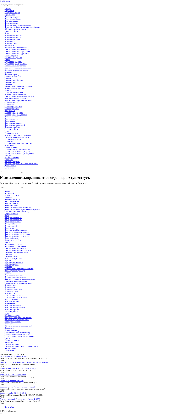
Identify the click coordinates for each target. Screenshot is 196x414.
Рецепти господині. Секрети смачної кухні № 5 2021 (20, 399)
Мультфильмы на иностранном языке (19, 86)
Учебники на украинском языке (17, 137)
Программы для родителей (15, 125)
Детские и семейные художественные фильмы (22, 27)
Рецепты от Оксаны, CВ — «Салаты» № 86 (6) (18, 368)
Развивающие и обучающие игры (17, 149)
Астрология (9, 11)
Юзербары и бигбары (13, 139)
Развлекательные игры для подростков (19, 154)
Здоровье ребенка (11, 31)
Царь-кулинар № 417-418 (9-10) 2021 (14, 393)
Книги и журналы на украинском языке (20, 96)
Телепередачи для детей (14, 113)
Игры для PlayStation (13, 39)
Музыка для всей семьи (14, 80)
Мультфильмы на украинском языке (18, 100)
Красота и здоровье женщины (16, 70)
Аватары (8, 9)
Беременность (10, 15)
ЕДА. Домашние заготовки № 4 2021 (14, 356)
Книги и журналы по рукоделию (17, 54)
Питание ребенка (11, 117)
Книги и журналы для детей (15, 66)
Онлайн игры (10, 105)
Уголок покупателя (12, 158)
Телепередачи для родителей (16, 115)
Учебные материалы (12, 162)
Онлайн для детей (11, 103)
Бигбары (8, 90)
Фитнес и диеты (11, 147)
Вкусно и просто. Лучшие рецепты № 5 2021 (17, 387)
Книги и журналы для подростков (18, 68)
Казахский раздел (11, 56)
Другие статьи (10, 166)
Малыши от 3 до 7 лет (13, 76)
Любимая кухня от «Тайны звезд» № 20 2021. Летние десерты (24, 362)
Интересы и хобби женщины (16, 47)
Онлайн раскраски (12, 109)
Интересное (9, 45)
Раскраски (8, 156)
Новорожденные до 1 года (15, 88)
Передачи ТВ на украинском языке (18, 135)
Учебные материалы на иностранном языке (21, 164)
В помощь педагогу (12, 17)
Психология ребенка (12, 127)
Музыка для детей (11, 82)
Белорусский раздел (12, 13)
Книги (7, 60)
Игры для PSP (10, 41)
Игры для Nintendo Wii (13, 37)
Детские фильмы (11, 23)
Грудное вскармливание (14, 92)
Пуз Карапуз (5, 1)
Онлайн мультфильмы (13, 107)
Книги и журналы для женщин (17, 49)
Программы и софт (12, 119)
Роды (7, 131)
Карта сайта (9, 168)
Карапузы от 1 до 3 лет (13, 58)
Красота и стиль (11, 74)
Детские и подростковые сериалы (18, 25)
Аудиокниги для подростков (16, 64)
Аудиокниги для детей (13, 62)
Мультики (8, 84)
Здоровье (8, 72)
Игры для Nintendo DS (13, 35)
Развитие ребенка (11, 129)
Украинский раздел (12, 133)
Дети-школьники (11, 21)
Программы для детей (13, 123)
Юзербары (9, 141)
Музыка (8, 78)
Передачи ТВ (10, 111)
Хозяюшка (9, 160)
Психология (9, 145)
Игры (7, 33)
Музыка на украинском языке (16, 98)
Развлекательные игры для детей (17, 151)
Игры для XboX (11, 43)
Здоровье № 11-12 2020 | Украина (13, 375)
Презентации (10, 121)
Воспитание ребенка (13, 19)
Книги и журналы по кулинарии (17, 51)
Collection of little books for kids (11, 381)
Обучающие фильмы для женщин (18, 29)
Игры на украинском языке (15, 94)
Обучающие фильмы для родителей (18, 143)
